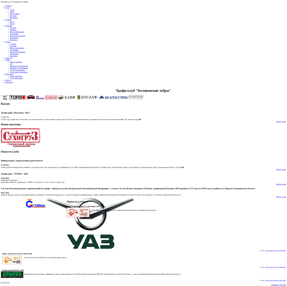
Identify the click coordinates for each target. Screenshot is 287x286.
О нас (12, 10)
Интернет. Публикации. (19, 68)
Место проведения (17, 32)
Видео (12, 24)
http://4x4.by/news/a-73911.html (276, 280)
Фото (12, 22)
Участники (14, 34)
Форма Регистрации (17, 36)
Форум (8, 80)
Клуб (7, 8)
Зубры (7, 42)
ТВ (11, 64)
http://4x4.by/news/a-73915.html (276, 250)
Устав (12, 12)
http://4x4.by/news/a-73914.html (276, 267)
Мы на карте (15, 14)
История (13, 30)
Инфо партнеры (16, 62)
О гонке (13, 28)
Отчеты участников (17, 70)
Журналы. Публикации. (19, 66)
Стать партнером (16, 78)
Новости (8, 58)
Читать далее (281, 122)
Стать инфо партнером (18, 72)
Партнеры (9, 74)
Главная (8, 6)
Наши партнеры (16, 76)
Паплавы (8, 26)
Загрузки (13, 16)
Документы (14, 38)
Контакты (13, 18)
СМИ (7, 60)
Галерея (8, 20)
